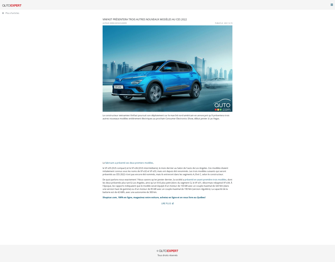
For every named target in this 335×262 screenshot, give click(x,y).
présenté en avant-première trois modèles (206, 179)
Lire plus (166, 203)
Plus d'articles (12, 13)
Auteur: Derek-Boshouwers (115, 23)
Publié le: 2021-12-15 (223, 23)
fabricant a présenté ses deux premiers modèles (129, 162)
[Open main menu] (332, 5)
